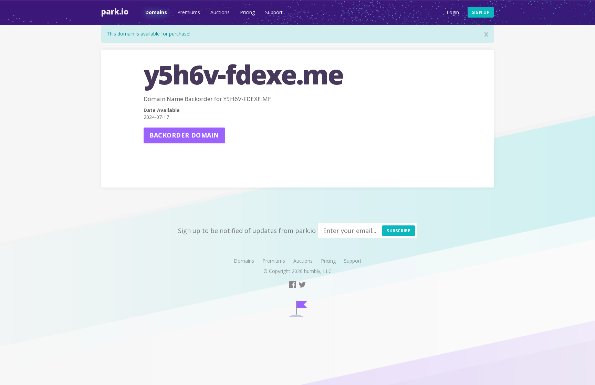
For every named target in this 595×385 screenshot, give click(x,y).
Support (274, 12)
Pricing (247, 12)
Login (453, 12)
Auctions (220, 12)
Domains (156, 12)
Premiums (188, 12)
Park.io (114, 11)
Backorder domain (184, 135)
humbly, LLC (318, 271)
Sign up (481, 12)
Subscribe (398, 231)
